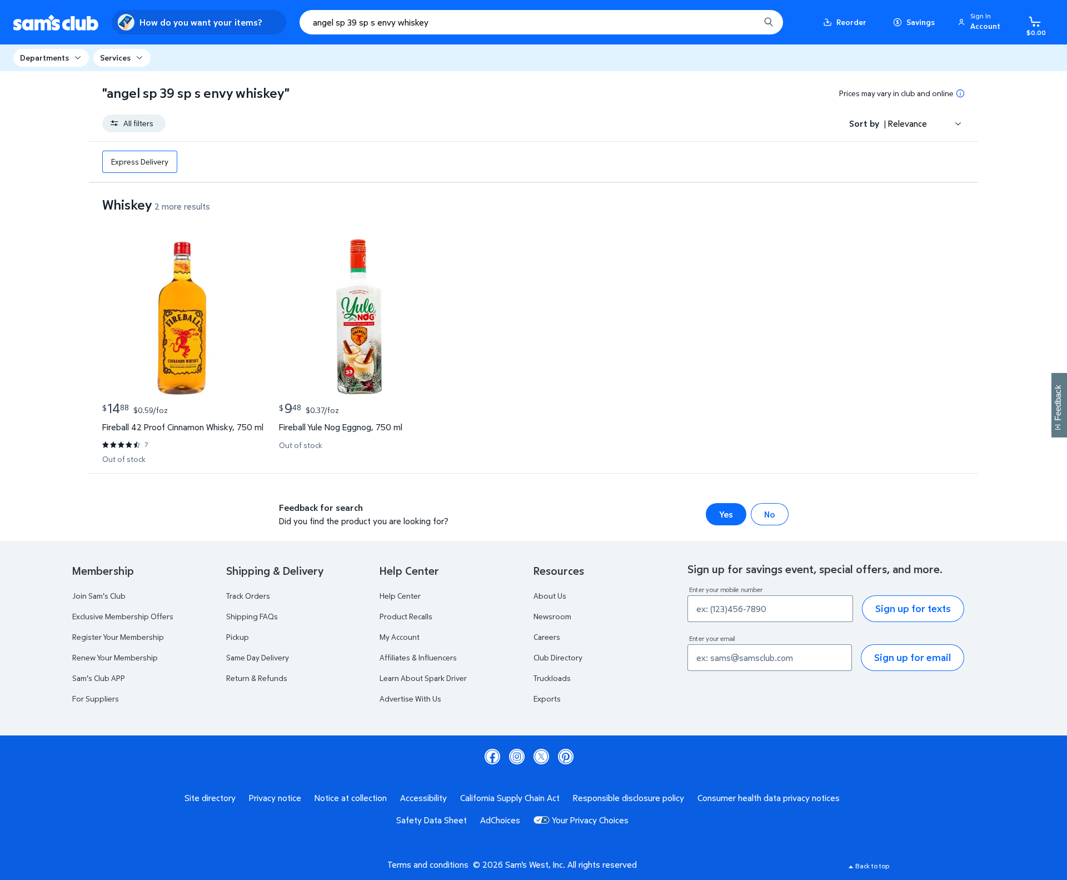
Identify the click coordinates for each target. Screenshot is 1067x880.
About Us (550, 595)
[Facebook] (492, 756)
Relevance (907, 123)
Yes (726, 514)
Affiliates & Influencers (418, 657)
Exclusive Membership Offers (122, 616)
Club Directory (558, 657)
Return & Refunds (256, 678)
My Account (400, 637)
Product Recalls (406, 616)
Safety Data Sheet (431, 820)
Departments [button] (44, 57)
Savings (920, 22)
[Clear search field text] (743, 22)
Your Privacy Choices (590, 820)
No (769, 514)
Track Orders (248, 595)
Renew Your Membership (115, 657)
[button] (981, 22)
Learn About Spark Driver (423, 678)
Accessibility (423, 798)
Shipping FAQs (252, 616)
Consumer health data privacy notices (768, 798)
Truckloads (552, 678)
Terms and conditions (427, 864)
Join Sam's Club (99, 595)
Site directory (210, 798)
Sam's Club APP (98, 678)
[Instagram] (516, 756)
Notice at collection (351, 798)
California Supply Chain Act (510, 798)
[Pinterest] (565, 756)
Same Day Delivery (257, 657)
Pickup (237, 637)
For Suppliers (95, 698)
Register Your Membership (118, 637)
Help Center (400, 595)
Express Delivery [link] (139, 161)
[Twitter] (541, 756)
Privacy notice (275, 798)
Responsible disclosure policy (628, 798)
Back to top (872, 866)
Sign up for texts (913, 608)
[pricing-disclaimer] (960, 93)
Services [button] (115, 57)
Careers (547, 637)
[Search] (768, 22)
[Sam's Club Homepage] (55, 22)
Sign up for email (912, 657)
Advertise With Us (410, 698)
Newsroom (552, 616)
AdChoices (500, 820)
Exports (547, 698)
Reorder (851, 22)
